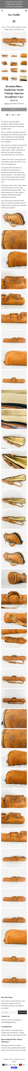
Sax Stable (14, 14)
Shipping (6, 103)
